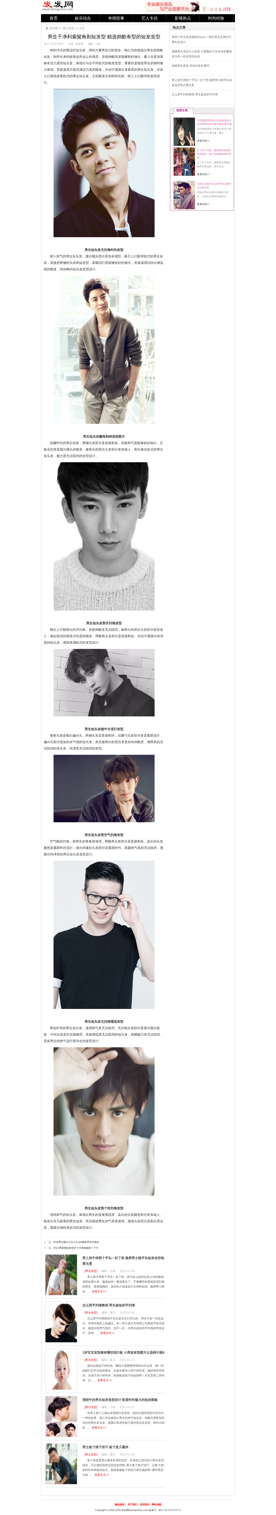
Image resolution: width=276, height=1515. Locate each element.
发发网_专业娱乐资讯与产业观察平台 (57, 6)
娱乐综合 (83, 18)
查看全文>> (99, 1291)
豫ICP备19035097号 (170, 1510)
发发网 (54, 28)
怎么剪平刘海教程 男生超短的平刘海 (108, 1305)
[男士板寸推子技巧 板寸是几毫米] (61, 1463)
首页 (54, 18)
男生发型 (68, 28)
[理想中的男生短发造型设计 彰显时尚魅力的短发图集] (61, 1416)
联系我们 (145, 1504)
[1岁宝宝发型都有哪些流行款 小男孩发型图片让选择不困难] (61, 1369)
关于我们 (132, 1504)
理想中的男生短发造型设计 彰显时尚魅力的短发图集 (120, 1399)
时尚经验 (216, 18)
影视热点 (183, 18)
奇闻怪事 (116, 18)
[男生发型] (90, 1271)
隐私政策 (119, 1504)
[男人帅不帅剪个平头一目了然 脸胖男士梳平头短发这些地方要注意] (61, 1274)
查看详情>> (203, 140)
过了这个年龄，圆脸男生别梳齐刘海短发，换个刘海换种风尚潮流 (214, 154)
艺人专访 (149, 18)
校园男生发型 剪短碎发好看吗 (190, 65)
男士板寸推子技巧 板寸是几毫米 (105, 1447)
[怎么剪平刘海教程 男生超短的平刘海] (61, 1322)
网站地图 (156, 1504)
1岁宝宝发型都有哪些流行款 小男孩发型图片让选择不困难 (124, 1352)
